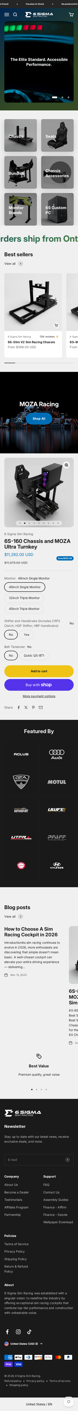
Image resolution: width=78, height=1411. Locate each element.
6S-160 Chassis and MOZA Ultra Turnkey (37, 544)
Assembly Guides (55, 1199)
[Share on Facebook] (18, 707)
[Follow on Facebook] (7, 1332)
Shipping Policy (15, 1259)
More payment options (39, 696)
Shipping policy (18, 1385)
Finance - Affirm (54, 1207)
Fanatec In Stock (32, 4)
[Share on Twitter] (26, 707)
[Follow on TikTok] (29, 1332)
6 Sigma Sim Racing (19, 336)
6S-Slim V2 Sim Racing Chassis (31, 342)
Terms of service (59, 1381)
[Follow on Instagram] (18, 1332)
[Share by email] (40, 707)
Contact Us (51, 1192)
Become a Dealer (16, 1192)
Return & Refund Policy (16, 1269)
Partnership (12, 1214)
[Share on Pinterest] (33, 707)
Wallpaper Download (58, 1222)
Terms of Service (16, 1244)
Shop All (39, 418)
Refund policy (12, 1381)
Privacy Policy (14, 1251)
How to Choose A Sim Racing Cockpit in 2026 (31, 931)
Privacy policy (35, 1381)
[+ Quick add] (56, 325)
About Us (11, 1184)
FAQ (46, 1184)
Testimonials (13, 1199)
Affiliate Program (16, 1207)
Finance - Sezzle (55, 1214)
